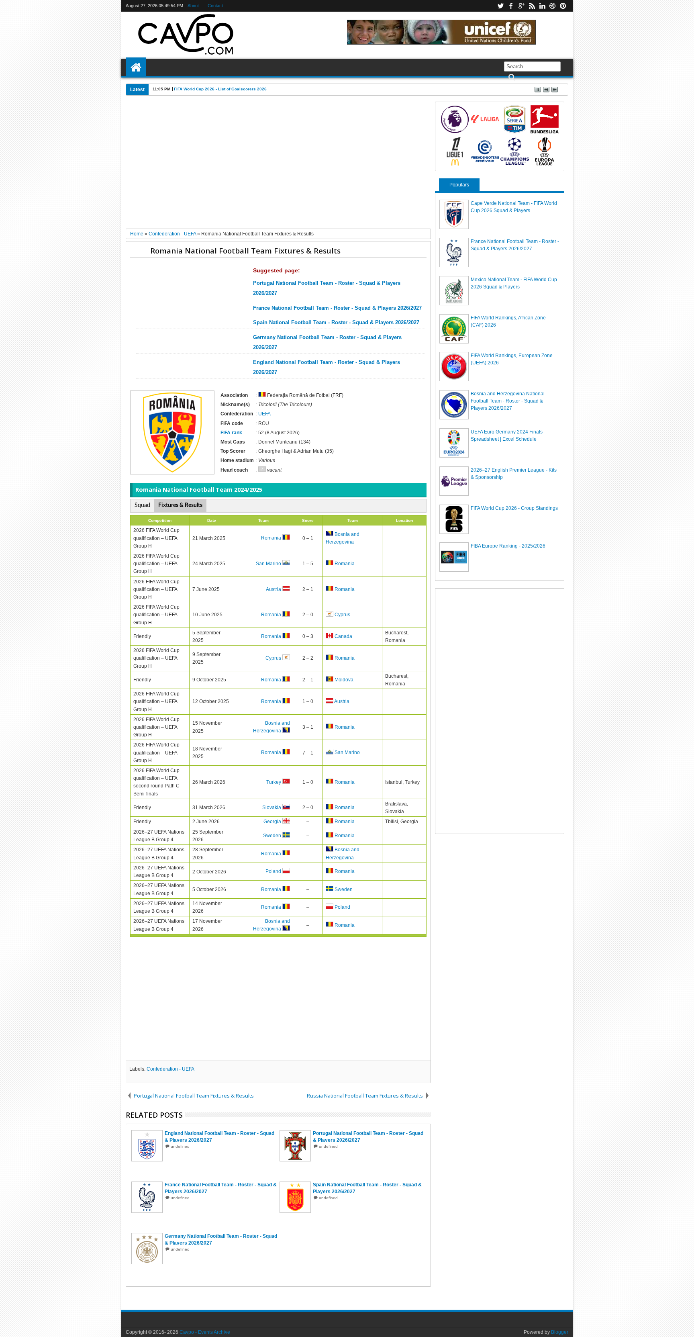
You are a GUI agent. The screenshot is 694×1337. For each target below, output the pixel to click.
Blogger (559, 1332)
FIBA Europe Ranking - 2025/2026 (508, 546)
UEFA (264, 414)
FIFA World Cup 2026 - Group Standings (514, 508)
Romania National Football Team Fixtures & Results (245, 250)
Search (511, 77)
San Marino (268, 563)
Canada (343, 637)
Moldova (344, 680)
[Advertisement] (278, 165)
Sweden (272, 836)
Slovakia (271, 808)
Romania (271, 538)
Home (136, 67)
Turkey (273, 782)
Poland (273, 872)
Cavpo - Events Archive (205, 1332)
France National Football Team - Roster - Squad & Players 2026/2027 (337, 308)
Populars (459, 185)
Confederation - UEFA (170, 1069)
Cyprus (342, 615)
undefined (180, 1146)
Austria (273, 589)
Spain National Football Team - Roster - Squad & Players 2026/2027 (336, 322)
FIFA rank (231, 432)
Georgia (272, 822)
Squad (142, 505)
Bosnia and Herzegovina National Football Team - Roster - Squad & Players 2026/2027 (508, 401)
